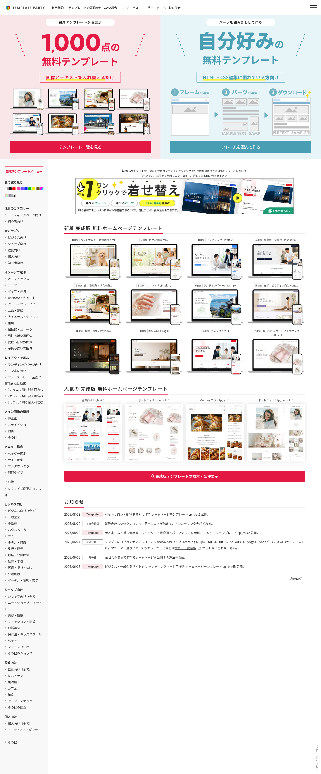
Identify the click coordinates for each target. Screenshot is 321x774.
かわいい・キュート (21, 297)
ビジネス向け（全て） (23, 510)
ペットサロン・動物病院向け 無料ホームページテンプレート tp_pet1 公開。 (157, 514)
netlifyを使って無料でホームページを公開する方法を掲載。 (146, 557)
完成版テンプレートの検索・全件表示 (186, 476)
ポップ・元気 (17, 291)
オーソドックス (18, 278)
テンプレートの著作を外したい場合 (92, 7)
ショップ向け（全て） (23, 596)
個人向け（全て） (20, 723)
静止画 (12, 418)
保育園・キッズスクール (24, 634)
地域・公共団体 (18, 555)
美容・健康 (15, 615)
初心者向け (15, 221)
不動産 (12, 523)
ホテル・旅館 (17, 542)
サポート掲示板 (185, 548)
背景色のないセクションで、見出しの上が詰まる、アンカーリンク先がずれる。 (159, 523)
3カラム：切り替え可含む (25, 402)
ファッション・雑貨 (21, 621)
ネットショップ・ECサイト (23, 606)
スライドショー (18, 424)
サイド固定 (15, 459)
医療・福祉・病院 (20, 567)
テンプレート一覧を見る (80, 147)
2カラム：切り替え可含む (25, 396)
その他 (12, 437)
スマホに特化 (17, 371)
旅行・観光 (15, 548)
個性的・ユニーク (20, 329)
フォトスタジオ (18, 647)
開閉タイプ (15, 472)
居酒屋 (12, 682)
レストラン (15, 675)
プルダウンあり (18, 466)
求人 (11, 536)
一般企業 (14, 517)
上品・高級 (15, 310)
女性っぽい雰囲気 (20, 342)
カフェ (12, 688)
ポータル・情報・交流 (23, 580)
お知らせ (174, 7)
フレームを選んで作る (240, 147)
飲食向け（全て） (20, 669)
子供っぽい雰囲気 (20, 348)
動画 (11, 431)
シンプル (14, 285)
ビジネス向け (17, 237)
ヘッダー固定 (17, 453)
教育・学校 (15, 561)
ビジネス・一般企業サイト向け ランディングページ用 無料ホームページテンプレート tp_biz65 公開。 (175, 566)
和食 (11, 694)
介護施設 (14, 574)
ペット (12, 640)
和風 (11, 323)
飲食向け (14, 250)
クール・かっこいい (21, 304)
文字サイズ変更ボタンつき (23, 491)
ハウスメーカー (18, 529)
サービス (132, 7)
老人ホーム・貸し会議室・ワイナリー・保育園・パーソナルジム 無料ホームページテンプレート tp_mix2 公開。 (182, 532)
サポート (153, 7)
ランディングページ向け (24, 215)
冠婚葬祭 (14, 628)
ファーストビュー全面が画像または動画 (23, 380)
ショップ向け (17, 243)
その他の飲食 (17, 707)
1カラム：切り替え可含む (25, 389)
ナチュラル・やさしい (23, 316)
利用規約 (58, 7)
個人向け (14, 256)
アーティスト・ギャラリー (23, 732)
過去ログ (296, 578)
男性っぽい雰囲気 (20, 335)
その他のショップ (20, 653)
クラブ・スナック (20, 700)
